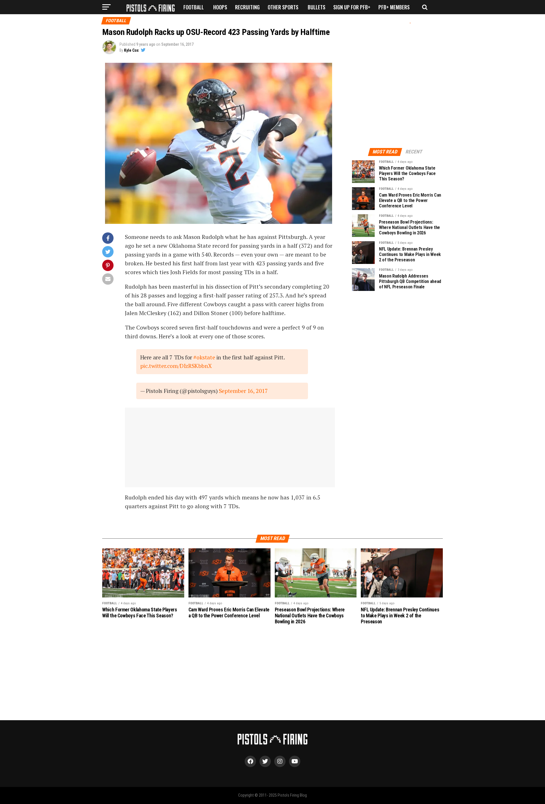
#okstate (204, 357)
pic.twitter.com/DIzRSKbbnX (176, 366)
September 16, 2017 (243, 391)
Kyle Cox (131, 50)
